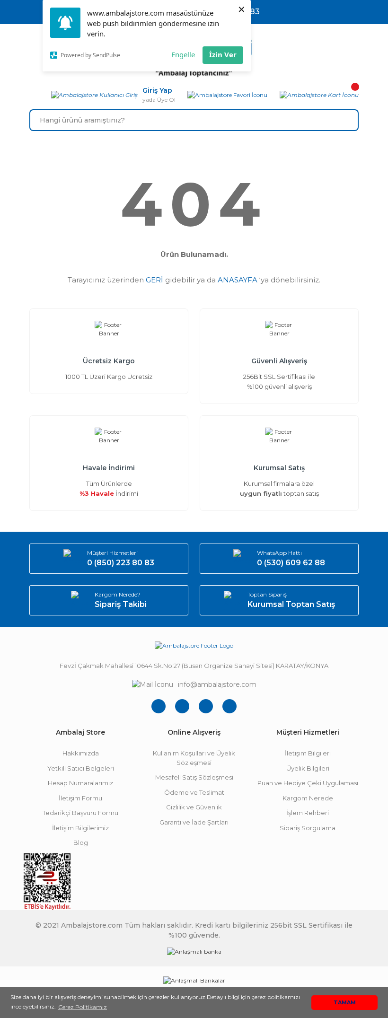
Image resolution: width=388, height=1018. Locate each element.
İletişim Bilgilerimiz (80, 828)
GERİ (154, 279)
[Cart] (319, 95)
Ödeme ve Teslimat (194, 792)
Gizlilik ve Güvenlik (194, 807)
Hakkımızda (80, 753)
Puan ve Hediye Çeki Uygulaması (307, 783)
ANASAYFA (237, 279)
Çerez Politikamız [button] (82, 1006)
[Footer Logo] (194, 645)
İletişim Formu (80, 798)
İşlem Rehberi (307, 812)
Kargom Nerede (307, 798)
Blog (80, 842)
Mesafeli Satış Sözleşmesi (194, 777)
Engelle (183, 54)
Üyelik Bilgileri (307, 768)
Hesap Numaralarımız (80, 783)
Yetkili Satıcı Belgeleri (80, 768)
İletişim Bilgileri (308, 753)
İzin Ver (223, 54)
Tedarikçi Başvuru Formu (80, 812)
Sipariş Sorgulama (307, 828)
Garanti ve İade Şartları (194, 822)
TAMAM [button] (345, 1003)
